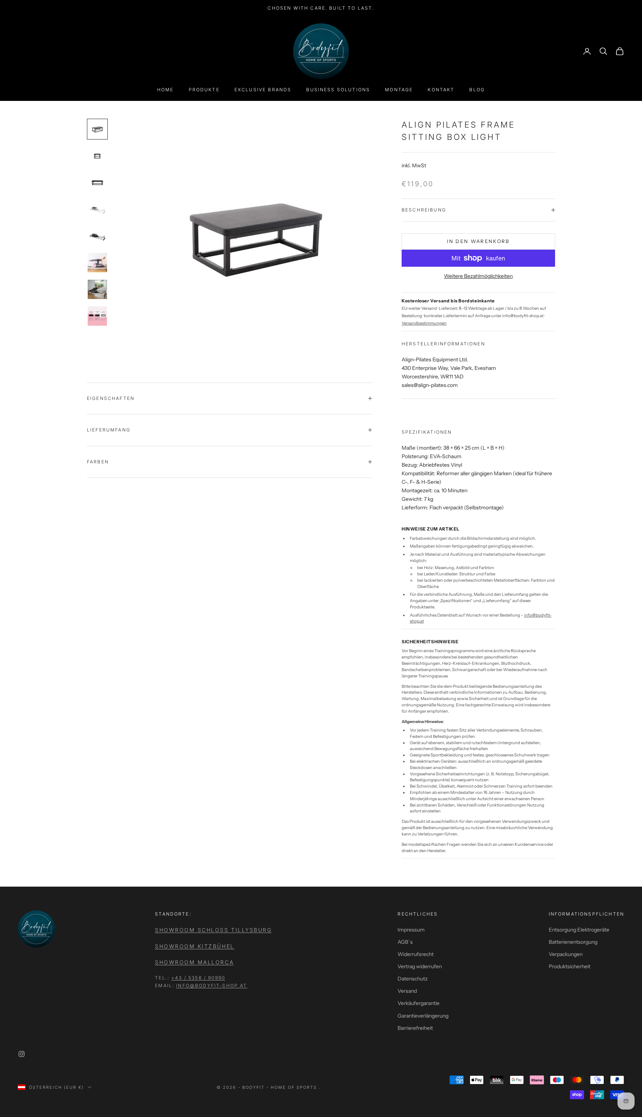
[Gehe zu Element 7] (97, 289)
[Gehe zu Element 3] (97, 182)
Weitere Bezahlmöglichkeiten (478, 276)
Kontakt (441, 89)
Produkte (204, 89)
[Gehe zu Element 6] (97, 262)
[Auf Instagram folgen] (21, 1054)
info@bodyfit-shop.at (211, 985)
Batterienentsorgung (573, 942)
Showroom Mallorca (194, 962)
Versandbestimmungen (424, 323)
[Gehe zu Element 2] (97, 155)
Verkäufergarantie (419, 1003)
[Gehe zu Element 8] (97, 316)
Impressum (411, 929)
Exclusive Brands (263, 89)
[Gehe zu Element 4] (97, 209)
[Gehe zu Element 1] (97, 129)
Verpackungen (566, 954)
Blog (477, 89)
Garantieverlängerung (423, 1015)
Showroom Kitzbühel (194, 946)
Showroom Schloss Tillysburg (213, 930)
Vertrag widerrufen (420, 966)
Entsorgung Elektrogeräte (579, 929)
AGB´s (405, 942)
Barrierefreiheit (415, 1028)
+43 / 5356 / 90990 (198, 977)
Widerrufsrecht (416, 954)
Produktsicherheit (569, 966)
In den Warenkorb (478, 241)
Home (165, 89)
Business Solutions (338, 89)
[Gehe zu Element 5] (97, 236)
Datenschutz (413, 978)
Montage (399, 89)
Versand (407, 991)
